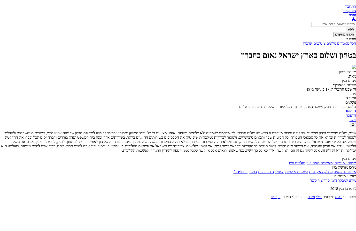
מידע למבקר (346, 180)
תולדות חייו (297, 163)
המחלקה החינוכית (271, 172)
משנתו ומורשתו (344, 163)
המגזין (252, 172)
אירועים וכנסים (344, 172)
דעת (338, 197)
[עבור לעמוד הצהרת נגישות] (354, 19)
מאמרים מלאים (337, 43)
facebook (240, 172)
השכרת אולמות (296, 172)
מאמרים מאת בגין (319, 163)
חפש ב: (350, 39)
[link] (349, 11)
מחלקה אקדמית (321, 172)
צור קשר (316, 180)
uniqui (275, 197)
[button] (350, 6)
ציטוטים (319, 43)
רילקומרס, (314, 197)
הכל (353, 43)
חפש (351, 29)
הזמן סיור (330, 180)
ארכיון (307, 43)
